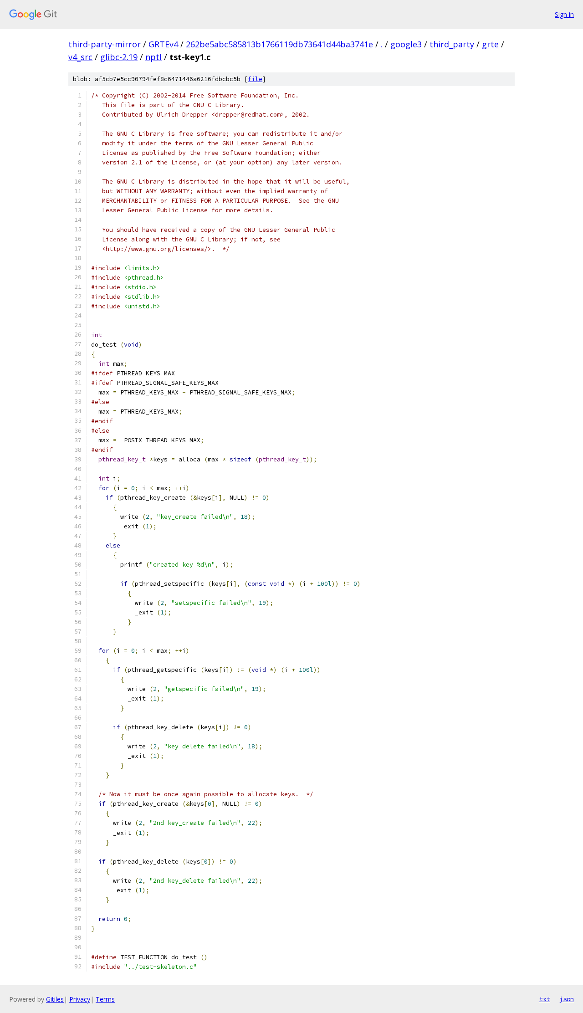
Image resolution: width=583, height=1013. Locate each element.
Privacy (79, 999)
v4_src (80, 56)
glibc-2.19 (119, 56)
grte (490, 44)
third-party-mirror (104, 44)
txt (544, 999)
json (566, 999)
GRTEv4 (163, 44)
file (255, 79)
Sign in (564, 14)
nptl (153, 56)
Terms (105, 999)
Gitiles (55, 999)
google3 (406, 44)
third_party (452, 44)
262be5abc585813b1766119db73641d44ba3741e (279, 44)
